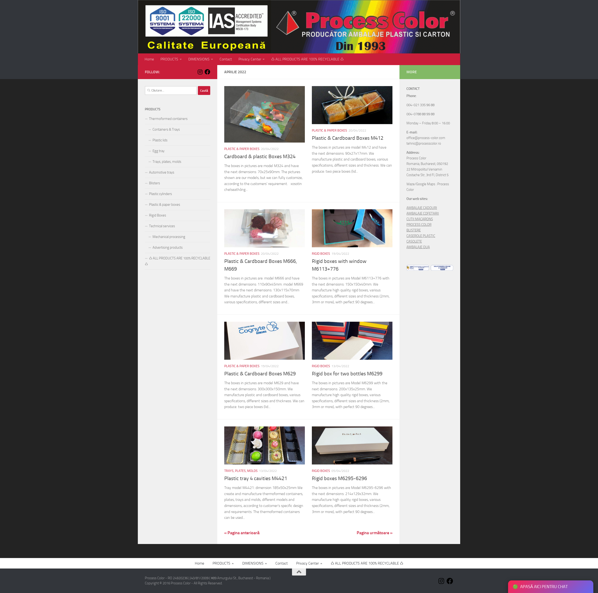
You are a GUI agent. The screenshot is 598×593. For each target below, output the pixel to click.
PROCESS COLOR (418, 225)
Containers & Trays (166, 129)
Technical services (162, 226)
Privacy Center (249, 59)
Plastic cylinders (160, 194)
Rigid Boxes (321, 254)
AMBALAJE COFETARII (422, 213)
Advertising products (168, 247)
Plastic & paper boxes (242, 149)
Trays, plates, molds (241, 471)
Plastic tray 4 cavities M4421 (255, 478)
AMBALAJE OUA (418, 247)
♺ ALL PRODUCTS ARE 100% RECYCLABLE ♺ (307, 59)
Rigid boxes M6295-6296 (339, 478)
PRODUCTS (169, 59)
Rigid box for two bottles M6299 (347, 374)
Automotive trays (161, 172)
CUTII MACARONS (419, 219)
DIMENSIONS (199, 59)
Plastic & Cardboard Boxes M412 (347, 138)
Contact (226, 59)
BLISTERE (413, 230)
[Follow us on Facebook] (207, 72)
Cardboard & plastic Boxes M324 (259, 156)
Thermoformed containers (168, 119)
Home (149, 59)
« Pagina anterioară (242, 532)
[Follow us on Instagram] (200, 72)
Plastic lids (160, 140)
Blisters (154, 183)
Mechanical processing (169, 237)
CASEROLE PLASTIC (420, 236)
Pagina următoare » (374, 532)
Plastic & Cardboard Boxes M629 (260, 374)
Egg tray (158, 151)
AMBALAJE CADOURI (421, 208)
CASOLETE (414, 241)
